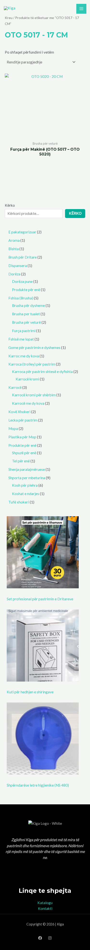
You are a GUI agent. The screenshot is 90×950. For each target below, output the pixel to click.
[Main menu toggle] (81, 9)
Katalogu (45, 902)
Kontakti (45, 908)
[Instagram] (50, 938)
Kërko (10, 205)
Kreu (8, 18)
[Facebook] (40, 938)
